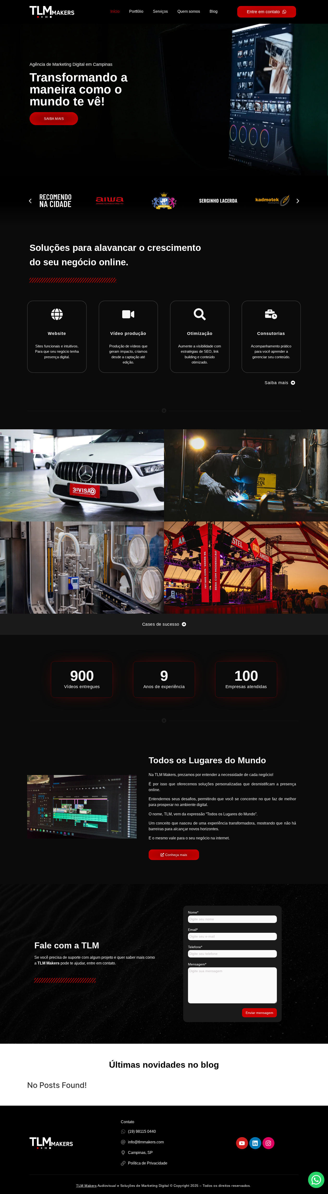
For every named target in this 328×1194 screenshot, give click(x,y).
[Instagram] (268, 1143)
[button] (30, 201)
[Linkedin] (255, 1143)
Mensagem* (198, 964)
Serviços (160, 11)
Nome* (194, 912)
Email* (194, 930)
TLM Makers (86, 1186)
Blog (214, 11)
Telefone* (196, 947)
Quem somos (188, 11)
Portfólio (136, 11)
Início (115, 11)
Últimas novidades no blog (164, 1065)
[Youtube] (242, 1143)
